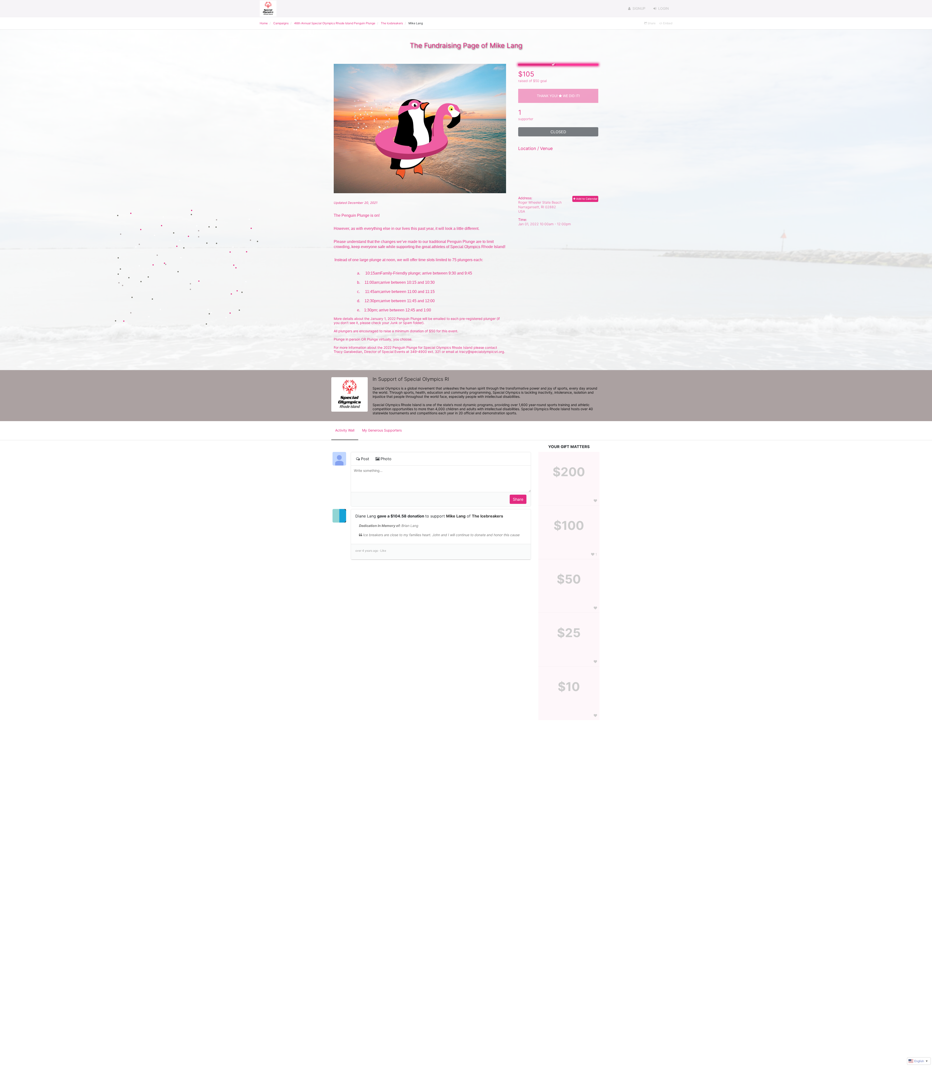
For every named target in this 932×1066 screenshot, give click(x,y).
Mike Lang (456, 516)
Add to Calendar (586, 198)
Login (663, 8)
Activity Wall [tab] (344, 430)
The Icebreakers (487, 516)
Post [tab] (365, 458)
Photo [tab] (386, 458)
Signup (638, 8)
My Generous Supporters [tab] (382, 430)
